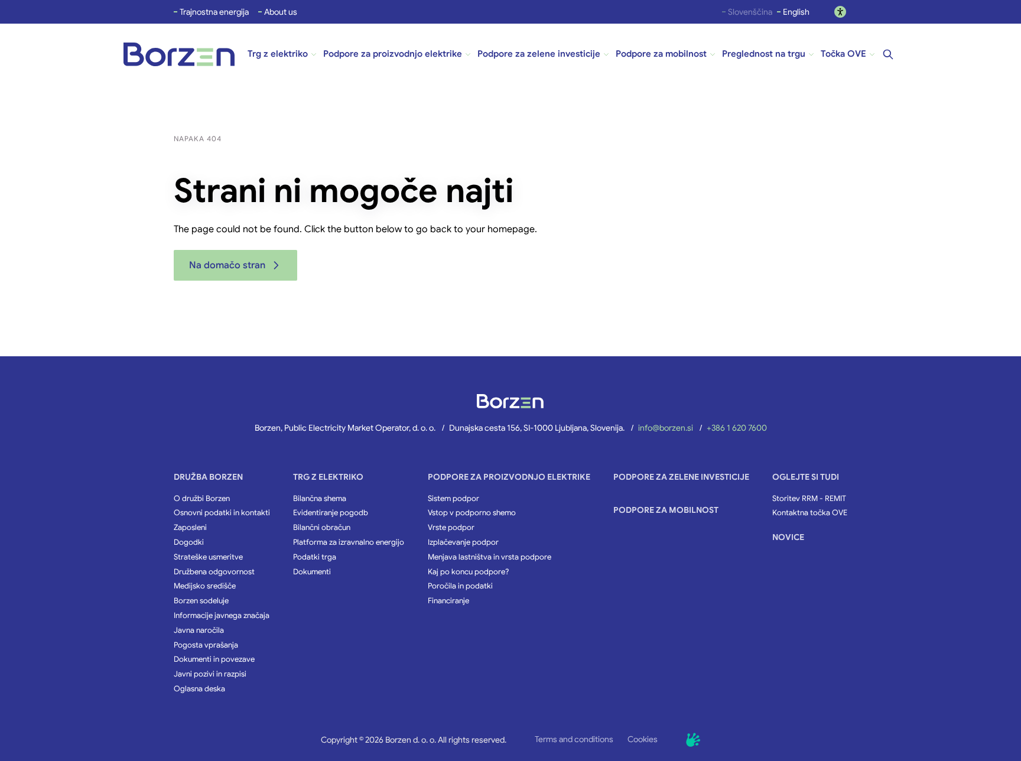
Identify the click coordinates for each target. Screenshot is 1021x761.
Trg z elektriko (328, 476)
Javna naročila (199, 630)
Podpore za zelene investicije (681, 476)
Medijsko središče (205, 586)
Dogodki (189, 542)
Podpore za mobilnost (665, 510)
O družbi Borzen (202, 498)
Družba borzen (208, 476)
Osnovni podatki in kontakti (222, 513)
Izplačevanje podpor (463, 542)
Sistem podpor (453, 498)
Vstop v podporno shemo (472, 513)
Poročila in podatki (460, 586)
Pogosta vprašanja (206, 645)
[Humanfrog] (693, 740)
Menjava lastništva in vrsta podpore (489, 557)
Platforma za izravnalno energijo (348, 542)
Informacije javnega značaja (221, 615)
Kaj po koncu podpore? (468, 572)
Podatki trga (314, 557)
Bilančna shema (319, 498)
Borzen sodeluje (201, 601)
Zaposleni (190, 527)
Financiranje (448, 601)
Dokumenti (312, 572)
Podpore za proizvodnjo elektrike (509, 476)
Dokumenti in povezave (214, 659)
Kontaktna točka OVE (809, 513)
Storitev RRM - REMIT (809, 498)
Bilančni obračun (321, 527)
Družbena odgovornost (214, 572)
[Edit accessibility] (840, 12)
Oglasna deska (199, 689)
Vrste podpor (451, 527)
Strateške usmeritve (208, 557)
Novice (788, 537)
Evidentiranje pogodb (330, 513)
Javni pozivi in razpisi (210, 674)
